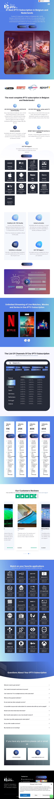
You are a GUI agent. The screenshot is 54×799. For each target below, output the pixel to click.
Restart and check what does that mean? (14, 710)
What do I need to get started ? (12, 685)
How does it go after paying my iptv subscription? (17, 719)
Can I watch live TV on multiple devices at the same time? (19, 693)
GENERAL (22, 377)
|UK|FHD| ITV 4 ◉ (40, 387)
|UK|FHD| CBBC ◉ (40, 391)
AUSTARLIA (37, 369)
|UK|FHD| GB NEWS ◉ (32, 389)
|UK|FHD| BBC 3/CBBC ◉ (32, 382)
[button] (51, 784)
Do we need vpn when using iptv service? (14, 702)
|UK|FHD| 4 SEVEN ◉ (23, 394)
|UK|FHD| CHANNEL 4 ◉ (40, 389)
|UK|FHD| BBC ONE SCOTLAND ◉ (32, 384)
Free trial (33, 26)
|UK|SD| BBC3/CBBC (40, 396)
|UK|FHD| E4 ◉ (32, 391)
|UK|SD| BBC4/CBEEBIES (23, 399)
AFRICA (19, 369)
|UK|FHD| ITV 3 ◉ (32, 387)
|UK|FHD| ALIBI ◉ (32, 394)
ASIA (27, 369)
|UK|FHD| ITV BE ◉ (23, 389)
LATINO (10, 369)
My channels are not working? (12, 727)
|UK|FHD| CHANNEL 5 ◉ (23, 391)
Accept (25, 795)
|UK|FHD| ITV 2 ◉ (23, 387)
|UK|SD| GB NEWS (32, 403)
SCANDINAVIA (38, 367)
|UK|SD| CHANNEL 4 (40, 403)
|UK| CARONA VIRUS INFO (32, 380)
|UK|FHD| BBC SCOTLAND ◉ (23, 384)
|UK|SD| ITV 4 (40, 401)
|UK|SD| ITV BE (23, 403)
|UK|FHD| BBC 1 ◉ (40, 380)
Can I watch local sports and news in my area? (16, 689)
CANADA (27, 367)
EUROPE (11, 367)
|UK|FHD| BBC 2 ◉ (23, 382)
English (42, 1)
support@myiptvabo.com (27, 779)
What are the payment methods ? (12, 698)
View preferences (47, 795)
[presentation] (25, 340)
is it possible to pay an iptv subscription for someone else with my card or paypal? (25, 706)
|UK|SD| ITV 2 (23, 401)
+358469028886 (16, 757)
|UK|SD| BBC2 (32, 396)
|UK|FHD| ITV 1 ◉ (40, 384)
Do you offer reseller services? (12, 723)
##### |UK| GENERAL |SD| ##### (40, 394)
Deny (36, 795)
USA (19, 367)
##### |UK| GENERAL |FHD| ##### (23, 380)
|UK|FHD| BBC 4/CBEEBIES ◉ (40, 382)
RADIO (47, 369)
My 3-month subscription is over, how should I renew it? (18, 715)
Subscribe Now (22, 26)
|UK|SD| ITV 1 (40, 399)
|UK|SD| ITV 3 (32, 401)
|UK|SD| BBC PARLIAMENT (32, 399)
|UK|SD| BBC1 (23, 396)
